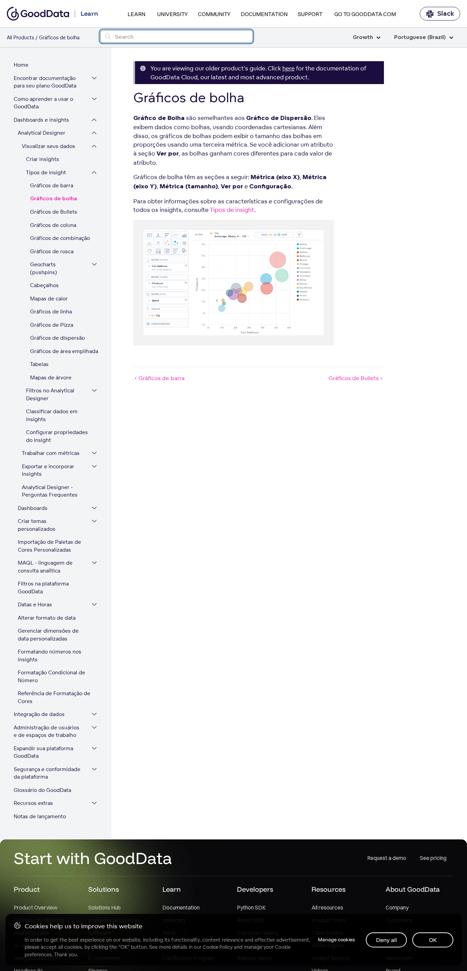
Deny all (386, 939)
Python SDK (251, 907)
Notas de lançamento (40, 816)
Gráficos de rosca (52, 251)
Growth (363, 37)
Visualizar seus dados (48, 146)
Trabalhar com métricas (51, 453)
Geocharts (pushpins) (43, 268)
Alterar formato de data (47, 618)
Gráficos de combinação (60, 238)
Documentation (264, 14)
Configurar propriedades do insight (57, 436)
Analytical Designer (41, 133)
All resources (327, 907)
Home (21, 65)
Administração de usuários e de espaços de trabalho (46, 731)
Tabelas (39, 364)
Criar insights (42, 159)
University (172, 14)
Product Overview (35, 907)
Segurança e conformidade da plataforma (47, 773)
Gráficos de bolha (53, 199)
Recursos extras (33, 803)
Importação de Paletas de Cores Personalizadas (49, 546)
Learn (136, 14)
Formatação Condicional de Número (51, 676)
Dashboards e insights (41, 120)
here (288, 68)
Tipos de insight (46, 172)
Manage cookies (336, 939)
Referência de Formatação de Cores (54, 697)
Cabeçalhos (44, 285)
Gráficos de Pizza (51, 325)
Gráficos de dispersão (57, 338)
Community (214, 14)
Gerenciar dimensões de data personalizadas (48, 635)
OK (433, 939)
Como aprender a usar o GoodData (43, 103)
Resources (328, 889)
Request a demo (386, 857)
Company (397, 907)
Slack (445, 13)
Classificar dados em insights (52, 415)
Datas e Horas (35, 604)
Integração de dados (39, 714)
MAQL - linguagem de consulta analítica (45, 566)
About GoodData (413, 889)
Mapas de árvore (50, 377)
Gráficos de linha (51, 311)
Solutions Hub (104, 907)
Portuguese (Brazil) (420, 37)
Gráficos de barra (51, 185)
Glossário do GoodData (42, 790)
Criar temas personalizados (36, 525)
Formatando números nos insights (49, 655)
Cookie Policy (217, 947)
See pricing (433, 857)
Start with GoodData (93, 858)
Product (27, 889)
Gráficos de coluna (53, 225)
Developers (255, 889)
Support (310, 14)
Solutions (103, 889)
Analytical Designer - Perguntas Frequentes (50, 491)
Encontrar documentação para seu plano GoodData (45, 82)
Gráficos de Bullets (53, 211)
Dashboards (33, 508)
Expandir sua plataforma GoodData (43, 752)
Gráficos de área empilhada (64, 351)
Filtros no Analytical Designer (50, 394)
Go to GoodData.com (365, 14)
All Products (20, 37)
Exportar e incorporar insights (48, 470)
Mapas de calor (49, 298)
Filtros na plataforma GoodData (43, 587)
